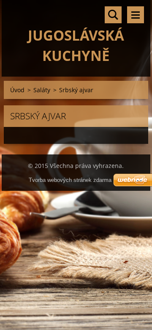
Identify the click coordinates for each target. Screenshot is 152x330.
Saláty (41, 90)
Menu (135, 14)
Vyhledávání (113, 14)
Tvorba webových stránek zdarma (70, 180)
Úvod (17, 90)
